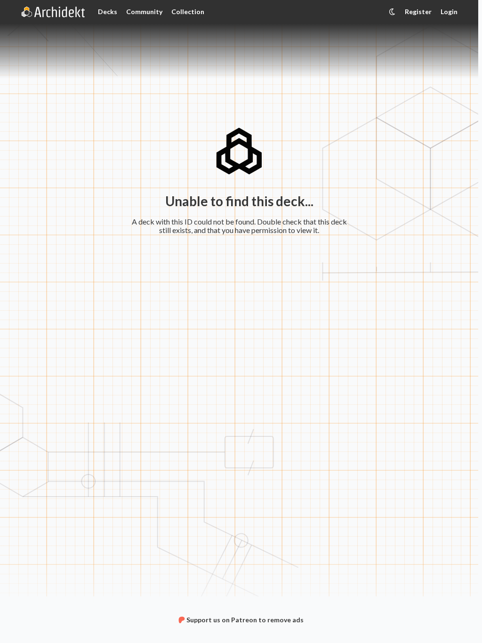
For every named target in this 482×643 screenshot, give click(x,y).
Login (449, 12)
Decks (107, 12)
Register (418, 12)
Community (144, 12)
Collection (187, 12)
